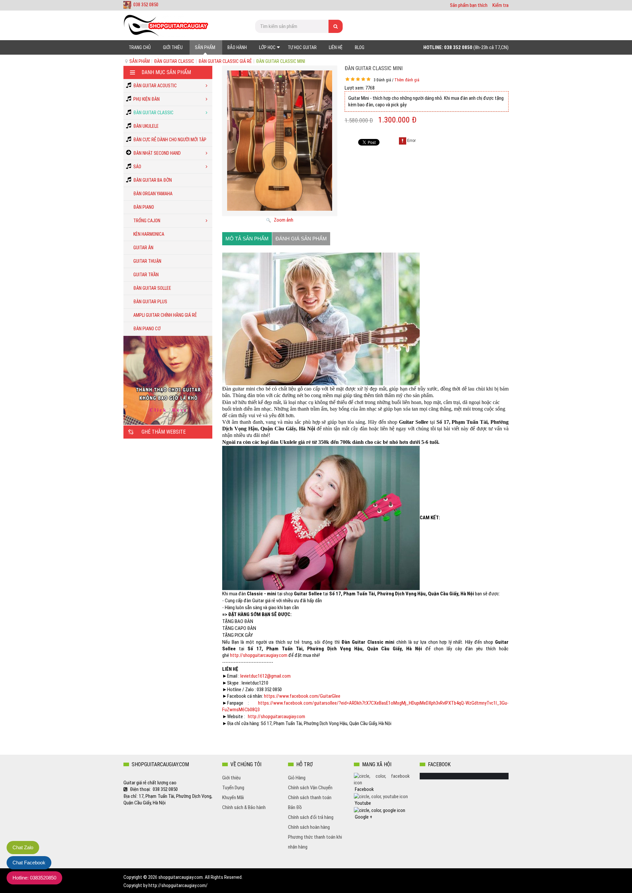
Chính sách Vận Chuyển (310, 788)
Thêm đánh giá (406, 80)
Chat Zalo (23, 847)
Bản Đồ (295, 807)
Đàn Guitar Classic (174, 61)
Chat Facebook (29, 862)
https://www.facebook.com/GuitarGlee (302, 696)
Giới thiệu (231, 778)
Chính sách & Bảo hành (244, 807)
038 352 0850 (145, 5)
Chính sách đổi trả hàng (310, 817)
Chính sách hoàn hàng (309, 827)
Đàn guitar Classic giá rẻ (225, 61)
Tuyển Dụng (233, 788)
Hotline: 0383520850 (34, 877)
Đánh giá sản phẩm (301, 238)
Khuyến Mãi (233, 797)
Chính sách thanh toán (309, 797)
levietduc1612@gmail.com (265, 676)
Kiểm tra (500, 5)
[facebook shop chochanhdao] (382, 779)
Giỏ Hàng (296, 778)
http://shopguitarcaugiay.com (258, 655)
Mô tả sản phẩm (247, 238)
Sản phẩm (139, 61)
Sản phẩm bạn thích (468, 5)
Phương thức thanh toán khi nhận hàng (315, 842)
